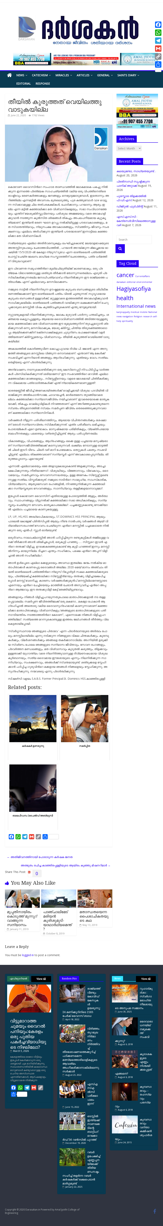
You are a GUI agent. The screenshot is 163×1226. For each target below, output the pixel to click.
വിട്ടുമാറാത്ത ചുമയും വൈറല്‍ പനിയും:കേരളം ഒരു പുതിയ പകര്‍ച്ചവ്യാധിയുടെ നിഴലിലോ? (28, 1034)
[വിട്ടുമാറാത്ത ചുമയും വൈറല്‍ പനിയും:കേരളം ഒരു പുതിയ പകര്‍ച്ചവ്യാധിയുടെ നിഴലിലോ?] (29, 986)
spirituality (127, 321)
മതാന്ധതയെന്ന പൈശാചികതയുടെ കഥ (94, 916)
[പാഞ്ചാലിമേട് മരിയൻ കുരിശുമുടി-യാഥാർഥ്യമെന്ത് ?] (58, 891)
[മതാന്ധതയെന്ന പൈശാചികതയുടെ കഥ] (95, 891)
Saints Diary (126, 75)
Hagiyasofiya (133, 289)
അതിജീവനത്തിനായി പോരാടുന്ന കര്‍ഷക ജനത (40, 857)
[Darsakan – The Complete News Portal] (9, 75)
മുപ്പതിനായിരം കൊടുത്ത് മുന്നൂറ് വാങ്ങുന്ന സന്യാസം (22, 918)
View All (41, 979)
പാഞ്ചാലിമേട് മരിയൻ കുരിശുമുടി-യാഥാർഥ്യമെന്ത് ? (57, 920)
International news (136, 306)
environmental (144, 282)
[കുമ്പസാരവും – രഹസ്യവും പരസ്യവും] (125, 1084)
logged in (28, 955)
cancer (125, 275)
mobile (143, 312)
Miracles (62, 75)
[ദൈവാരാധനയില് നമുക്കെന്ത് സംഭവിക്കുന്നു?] (125, 1019)
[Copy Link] (158, 57)
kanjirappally (123, 312)
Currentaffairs (142, 276)
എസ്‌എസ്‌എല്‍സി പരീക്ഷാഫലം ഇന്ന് (92, 1093)
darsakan (121, 282)
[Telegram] (158, 41)
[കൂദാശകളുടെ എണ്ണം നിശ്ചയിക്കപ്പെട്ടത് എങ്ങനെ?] (125, 1051)
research (147, 316)
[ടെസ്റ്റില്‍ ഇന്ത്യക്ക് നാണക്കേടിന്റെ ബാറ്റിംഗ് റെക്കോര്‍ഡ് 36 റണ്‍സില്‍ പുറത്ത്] (73, 1113)
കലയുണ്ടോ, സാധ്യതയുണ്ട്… (136, 171)
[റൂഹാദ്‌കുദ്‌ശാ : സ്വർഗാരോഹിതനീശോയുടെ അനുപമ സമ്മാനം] (125, 986)
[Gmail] (158, 49)
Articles (83, 75)
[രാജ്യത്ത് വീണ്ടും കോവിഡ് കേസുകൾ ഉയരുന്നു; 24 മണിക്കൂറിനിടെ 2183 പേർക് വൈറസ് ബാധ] (73, 986)
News (20, 75)
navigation (127, 316)
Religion (138, 316)
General (103, 75)
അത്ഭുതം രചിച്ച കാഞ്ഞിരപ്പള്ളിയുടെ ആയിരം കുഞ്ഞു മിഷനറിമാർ (66, 865)
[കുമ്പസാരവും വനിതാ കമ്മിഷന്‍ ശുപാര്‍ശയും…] (125, 1117)
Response (43, 83)
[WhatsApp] (158, 33)
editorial (131, 282)
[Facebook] (158, 25)
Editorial (23, 83)
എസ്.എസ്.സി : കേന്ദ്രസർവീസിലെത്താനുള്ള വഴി (135, 221)
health (124, 298)
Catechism (40, 75)
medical (135, 312)
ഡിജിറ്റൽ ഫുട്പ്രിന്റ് (129, 206)
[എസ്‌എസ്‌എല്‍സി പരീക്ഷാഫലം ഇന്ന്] (73, 1081)
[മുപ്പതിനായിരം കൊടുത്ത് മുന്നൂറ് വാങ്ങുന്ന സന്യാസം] (22, 891)
